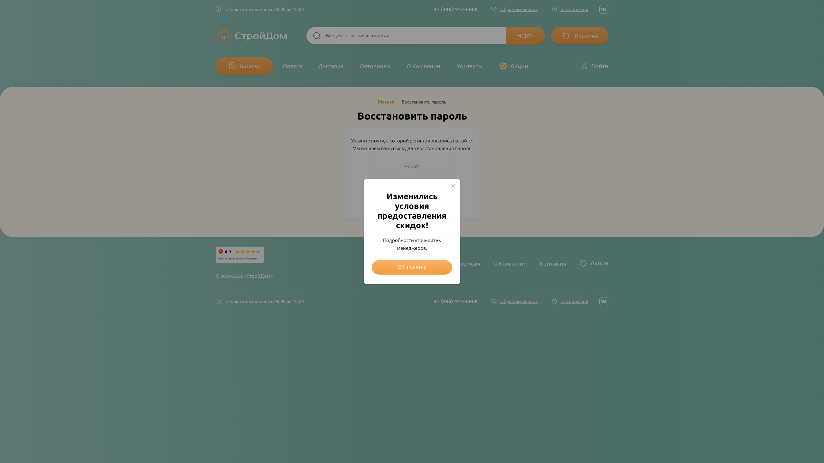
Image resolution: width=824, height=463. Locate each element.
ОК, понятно (412, 267)
